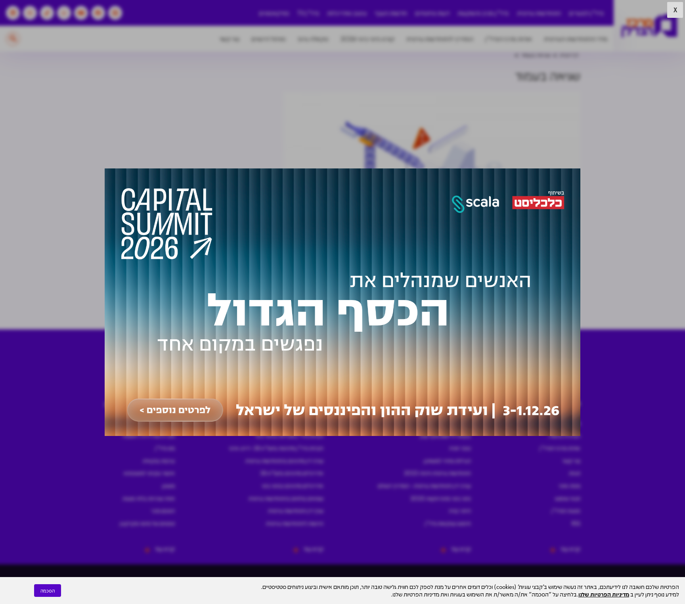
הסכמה (47, 590)
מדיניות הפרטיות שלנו (603, 594)
